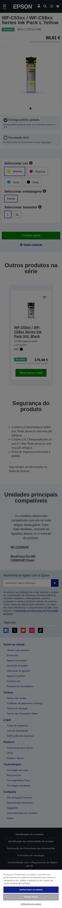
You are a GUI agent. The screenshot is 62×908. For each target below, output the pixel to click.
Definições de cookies (31, 904)
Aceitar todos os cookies (31, 890)
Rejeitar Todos (31, 897)
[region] (31, 888)
